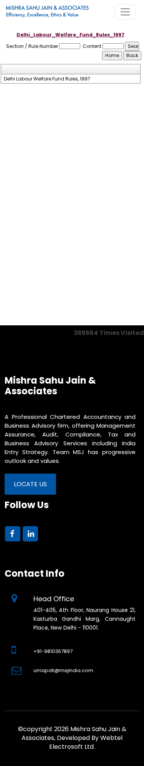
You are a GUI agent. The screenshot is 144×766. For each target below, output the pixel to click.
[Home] (58, 11)
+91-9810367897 (53, 651)
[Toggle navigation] (125, 12)
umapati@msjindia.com (63, 670)
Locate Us (30, 484)
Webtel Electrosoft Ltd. (85, 742)
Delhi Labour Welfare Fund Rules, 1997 (47, 79)
